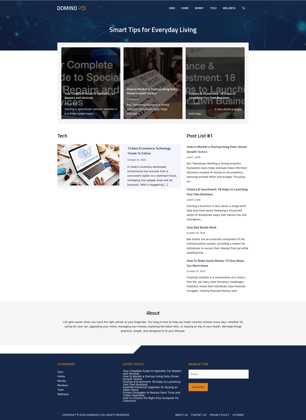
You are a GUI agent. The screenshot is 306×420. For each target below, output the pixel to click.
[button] (243, 8)
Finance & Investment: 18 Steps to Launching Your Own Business (212, 95)
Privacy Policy (219, 415)
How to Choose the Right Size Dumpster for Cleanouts (151, 399)
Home (61, 376)
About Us (181, 415)
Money (61, 380)
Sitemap (238, 415)
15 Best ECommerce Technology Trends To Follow (149, 151)
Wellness (63, 394)
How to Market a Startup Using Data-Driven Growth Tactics (152, 91)
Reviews (62, 385)
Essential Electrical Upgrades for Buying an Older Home (150, 388)
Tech (60, 389)
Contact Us (198, 415)
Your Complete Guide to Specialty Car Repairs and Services (90, 95)
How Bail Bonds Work (201, 227)
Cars (60, 371)
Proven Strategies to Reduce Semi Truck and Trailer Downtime (151, 394)
